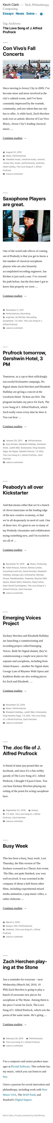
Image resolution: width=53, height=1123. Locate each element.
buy (5, 1076)
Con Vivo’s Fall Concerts (19, 51)
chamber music (13, 159)
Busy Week (15, 846)
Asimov (23, 567)
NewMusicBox (17, 578)
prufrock (40, 163)
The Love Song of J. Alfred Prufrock (20, 455)
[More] (41, 14)
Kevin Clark (11, 5)
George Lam (17, 575)
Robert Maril (16, 582)
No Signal (13, 451)
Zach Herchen (25, 589)
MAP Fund (29, 1095)
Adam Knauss (12, 567)
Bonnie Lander (35, 567)
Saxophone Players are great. (24, 201)
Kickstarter (26, 448)
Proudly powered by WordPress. (30, 1115)
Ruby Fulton (37, 582)
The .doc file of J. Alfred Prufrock (22, 750)
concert (41, 159)
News (20, 13)
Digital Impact (23, 1100)
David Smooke (30, 571)
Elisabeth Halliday (27, 444)
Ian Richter (20, 317)
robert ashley (9, 167)
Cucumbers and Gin (12, 571)
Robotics (27, 582)
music (17, 163)
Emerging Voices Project (22, 620)
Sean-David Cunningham (14, 585)
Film (16, 926)
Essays (8, 13)
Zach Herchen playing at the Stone (25, 964)
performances (28, 163)
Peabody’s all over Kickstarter (23, 490)
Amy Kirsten (12, 444)
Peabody (29, 578)
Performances (19, 156)
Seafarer (10, 929)
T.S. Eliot (18, 321)
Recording (25, 313)
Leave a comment (14, 174)
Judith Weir (14, 448)
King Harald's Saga (12, 715)
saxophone (8, 321)
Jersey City (8, 163)
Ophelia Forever (26, 451)
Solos (30, 13)
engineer (10, 317)
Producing (42, 564)
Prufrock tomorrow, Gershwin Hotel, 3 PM (24, 358)
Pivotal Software (20, 1066)
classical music (29, 159)
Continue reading (15, 138)
